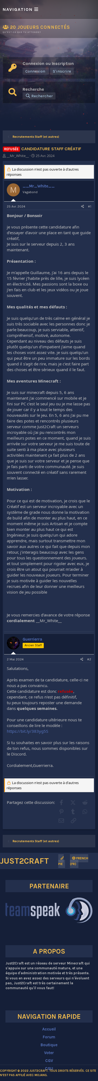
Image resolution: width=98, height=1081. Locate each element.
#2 (89, 659)
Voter (49, 1052)
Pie (60, 864)
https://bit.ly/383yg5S (27, 731)
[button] (49, 9)
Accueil (49, 1029)
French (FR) (79, 861)
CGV (49, 1060)
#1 (89, 206)
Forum (49, 1037)
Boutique (49, 1044)
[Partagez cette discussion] (82, 206)
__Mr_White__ (18, 155)
